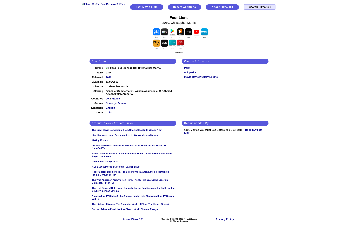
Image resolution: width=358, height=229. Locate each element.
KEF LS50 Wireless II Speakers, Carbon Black (116, 167)
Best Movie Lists (147, 7)
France (116, 98)
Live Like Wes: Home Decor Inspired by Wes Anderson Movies (125, 135)
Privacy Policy (225, 219)
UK (107, 98)
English (110, 107)
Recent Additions (184, 7)
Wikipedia (190, 72)
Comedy (111, 103)
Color (109, 112)
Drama (122, 103)
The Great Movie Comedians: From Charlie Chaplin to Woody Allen (127, 130)
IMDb (187, 68)
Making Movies (100, 140)
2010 (108, 77)
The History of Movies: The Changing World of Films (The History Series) (130, 204)
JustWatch (179, 52)
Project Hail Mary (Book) (104, 161)
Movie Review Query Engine (201, 77)
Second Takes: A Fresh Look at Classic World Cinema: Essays (125, 209)
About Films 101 (222, 7)
